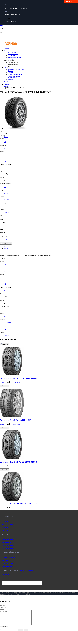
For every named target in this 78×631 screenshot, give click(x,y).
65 (4, 148)
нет (5, 187)
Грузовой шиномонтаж (15, 57)
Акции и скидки (7, 524)
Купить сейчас (6, 243)
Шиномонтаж (12, 55)
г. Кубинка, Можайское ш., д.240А (16, 8)
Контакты (7, 81)
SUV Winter (7, 200)
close (25, 630)
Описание (7, 247)
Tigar (5, 206)
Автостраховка (12, 59)
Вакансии (11, 79)
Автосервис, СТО (13, 52)
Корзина (5, 560)
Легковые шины (7, 539)
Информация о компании (16, 69)
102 (5, 161)
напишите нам (26, 570)
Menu (2, 25)
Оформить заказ (7, 563)
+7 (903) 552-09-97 (11, 21)
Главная (6, 49)
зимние (6, 193)
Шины (6, 86)
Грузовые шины (7, 545)
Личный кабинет (8, 566)
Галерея (10, 72)
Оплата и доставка (14, 76)
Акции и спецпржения (15, 74)
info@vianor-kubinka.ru (12, 14)
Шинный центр (13, 54)
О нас (6, 67)
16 (4, 154)
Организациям (12, 77)
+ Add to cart (16, 382)
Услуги (6, 50)
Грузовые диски (7, 548)
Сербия (6, 212)
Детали (6, 248)
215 (5, 142)
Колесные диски (8, 542)
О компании (6, 521)
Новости (10, 71)
